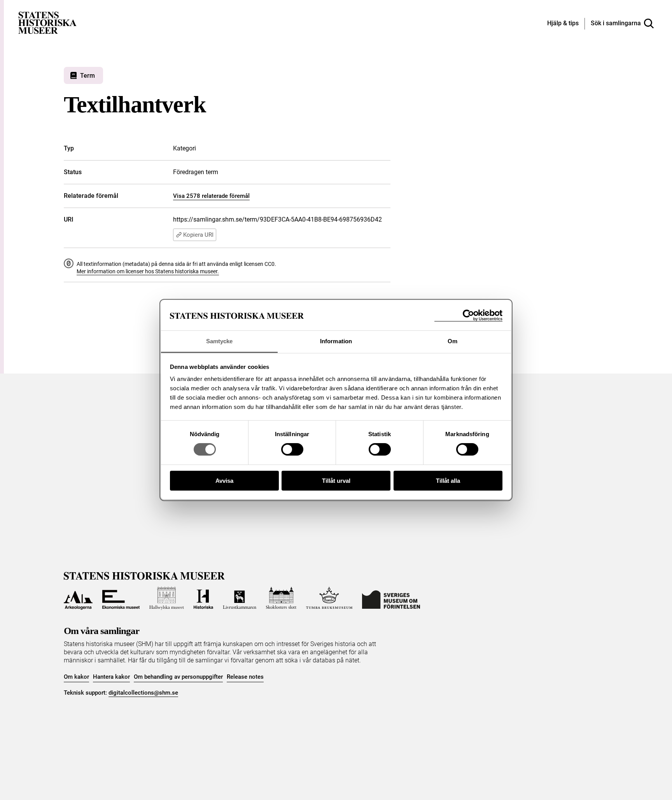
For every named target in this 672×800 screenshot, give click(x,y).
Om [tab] (452, 341)
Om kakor (76, 676)
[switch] (292, 449)
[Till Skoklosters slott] (281, 598)
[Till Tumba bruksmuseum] (329, 598)
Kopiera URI (198, 234)
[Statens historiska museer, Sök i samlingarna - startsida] (47, 22)
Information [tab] (336, 341)
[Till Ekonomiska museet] (121, 598)
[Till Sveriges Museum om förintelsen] (391, 598)
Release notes (245, 676)
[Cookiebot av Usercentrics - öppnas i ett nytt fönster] (468, 315)
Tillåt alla (448, 480)
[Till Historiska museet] (203, 598)
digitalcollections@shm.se (143, 692)
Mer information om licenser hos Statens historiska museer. (148, 271)
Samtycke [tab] (219, 341)
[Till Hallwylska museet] (166, 598)
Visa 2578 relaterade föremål (211, 195)
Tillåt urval (336, 480)
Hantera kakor (111, 676)
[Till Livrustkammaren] (239, 598)
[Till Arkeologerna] (78, 598)
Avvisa (224, 480)
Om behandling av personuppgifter (178, 676)
